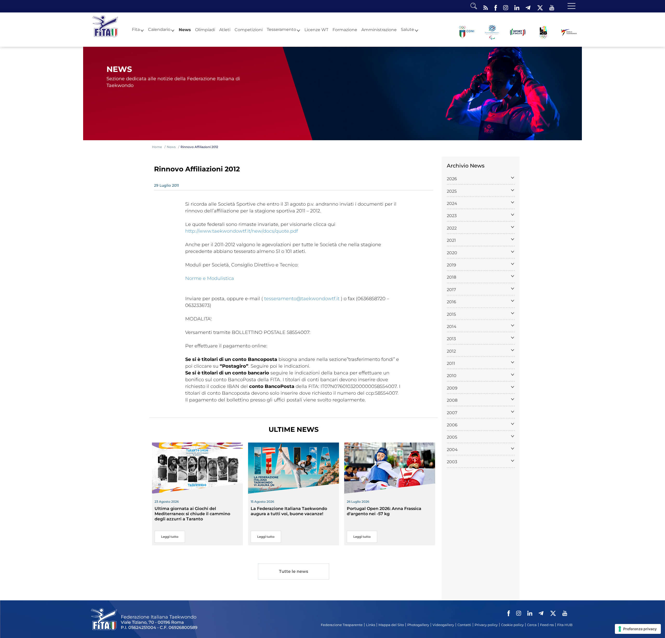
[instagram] (505, 6)
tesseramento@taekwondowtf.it (302, 298)
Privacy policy (486, 625)
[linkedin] (516, 6)
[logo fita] (105, 26)
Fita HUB (565, 625)
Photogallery (418, 625)
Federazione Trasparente (342, 625)
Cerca (532, 625)
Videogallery (443, 625)
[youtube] (551, 6)
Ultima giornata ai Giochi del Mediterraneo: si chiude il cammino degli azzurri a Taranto (192, 513)
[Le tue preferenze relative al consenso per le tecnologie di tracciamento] (638, 629)
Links (370, 625)
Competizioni (249, 30)
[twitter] (540, 6)
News (185, 30)
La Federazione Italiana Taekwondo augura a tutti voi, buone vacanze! (289, 511)
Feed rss (547, 625)
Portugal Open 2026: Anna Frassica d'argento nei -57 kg (384, 511)
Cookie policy (512, 625)
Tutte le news (293, 571)
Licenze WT (316, 30)
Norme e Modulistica (209, 278)
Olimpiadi (205, 30)
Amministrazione (379, 30)
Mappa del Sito (391, 625)
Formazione (344, 30)
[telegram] (528, 6)
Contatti (464, 625)
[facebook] (495, 6)
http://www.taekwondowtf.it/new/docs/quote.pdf (241, 231)
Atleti (224, 30)
